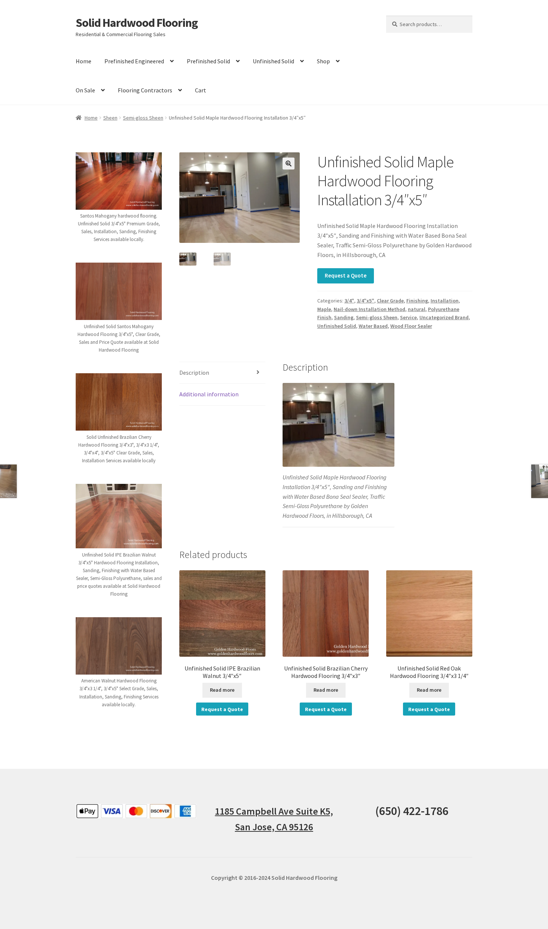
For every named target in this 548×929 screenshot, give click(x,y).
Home (83, 61)
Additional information (209, 394)
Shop (323, 61)
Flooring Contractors (145, 90)
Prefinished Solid (208, 61)
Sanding (343, 317)
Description (194, 372)
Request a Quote (345, 275)
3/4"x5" (365, 300)
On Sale (85, 90)
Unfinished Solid (273, 61)
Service (408, 317)
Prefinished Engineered (134, 61)
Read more (222, 690)
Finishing (417, 300)
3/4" (349, 300)
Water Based (373, 326)
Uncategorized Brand (444, 317)
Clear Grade (390, 300)
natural (416, 309)
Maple (324, 309)
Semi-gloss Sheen (143, 117)
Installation (445, 300)
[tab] (222, 373)
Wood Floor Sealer (411, 326)
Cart (200, 90)
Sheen (110, 117)
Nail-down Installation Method (369, 309)
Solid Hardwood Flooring (137, 22)
